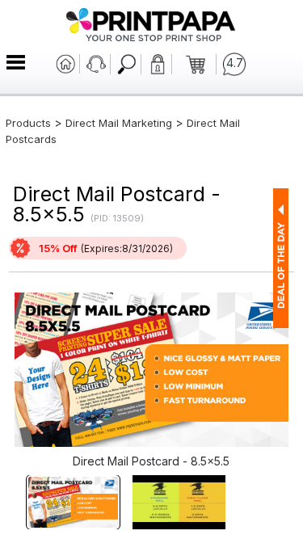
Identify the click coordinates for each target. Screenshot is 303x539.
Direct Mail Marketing (118, 122)
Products (28, 122)
